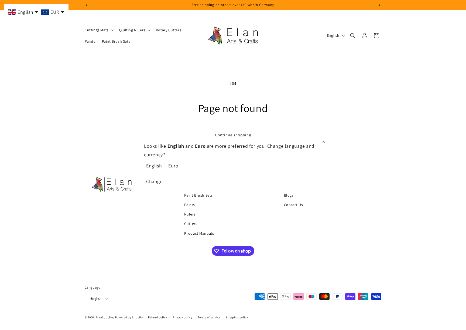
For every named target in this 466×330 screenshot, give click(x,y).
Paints (189, 204)
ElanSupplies (105, 317)
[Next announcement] (379, 5)
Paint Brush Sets (198, 195)
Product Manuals (199, 233)
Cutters (190, 223)
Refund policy (157, 317)
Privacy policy (183, 317)
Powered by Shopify (129, 317)
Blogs (289, 195)
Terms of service (209, 317)
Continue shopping (233, 134)
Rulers (190, 214)
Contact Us (293, 204)
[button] (98, 30)
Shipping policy (237, 317)
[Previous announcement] (86, 5)
